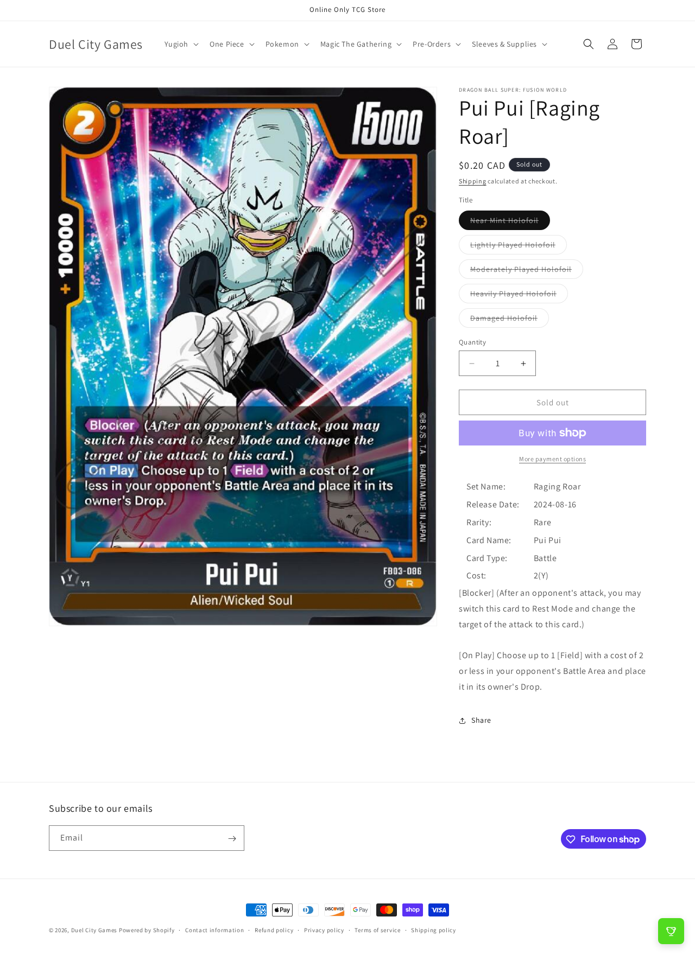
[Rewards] (671, 931)
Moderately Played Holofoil (526, 271)
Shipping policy (433, 929)
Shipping (472, 181)
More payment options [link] (552, 459)
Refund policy (274, 929)
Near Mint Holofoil (510, 222)
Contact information (214, 929)
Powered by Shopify (147, 930)
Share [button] (481, 720)
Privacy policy (324, 929)
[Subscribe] (232, 838)
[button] (181, 44)
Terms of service (377, 929)
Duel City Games (94, 930)
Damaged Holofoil (509, 320)
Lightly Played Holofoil (518, 246)
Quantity (472, 342)
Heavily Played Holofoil (519, 295)
